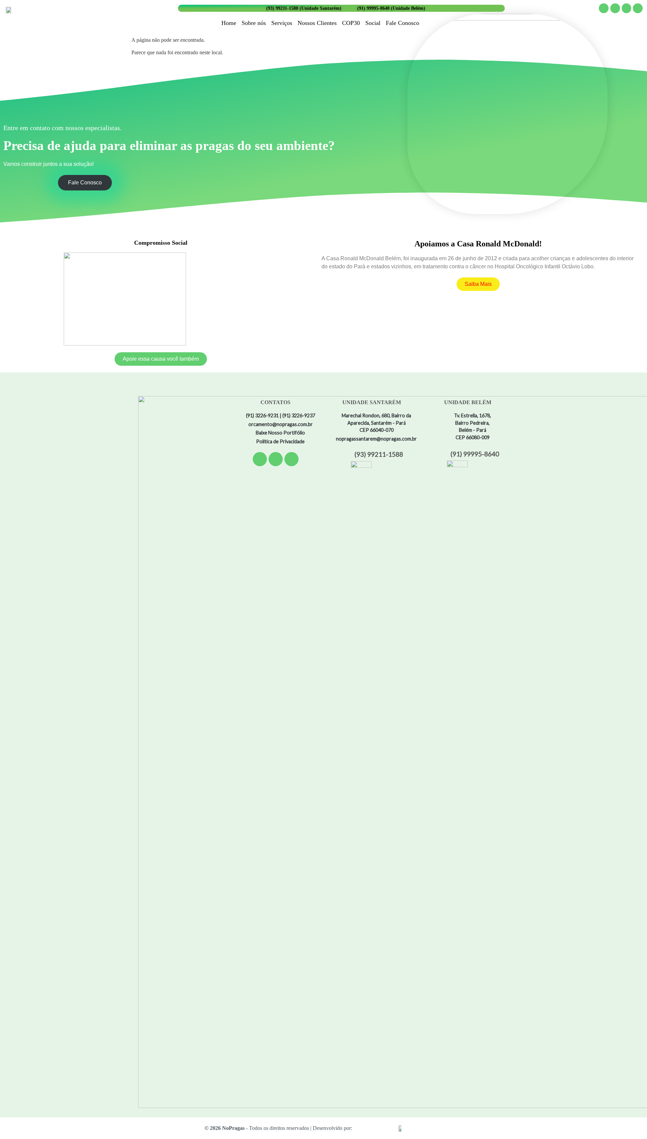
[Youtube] (626, 8)
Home (228, 23)
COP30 (351, 23)
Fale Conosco (402, 23)
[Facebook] (604, 8)
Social (372, 23)
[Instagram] (615, 8)
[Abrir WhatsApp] (630, 1122)
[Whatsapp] (638, 8)
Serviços (281, 23)
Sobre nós (254, 23)
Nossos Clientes (317, 23)
